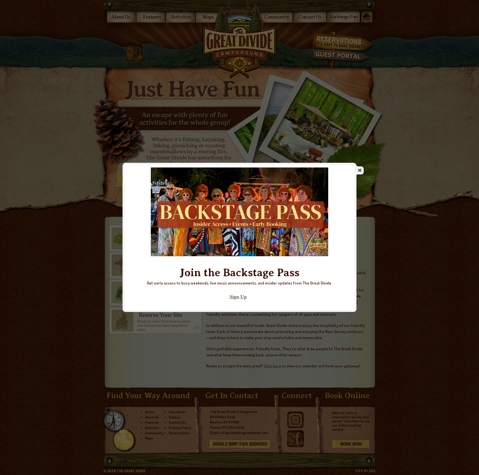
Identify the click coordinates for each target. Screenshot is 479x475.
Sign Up (238, 296)
